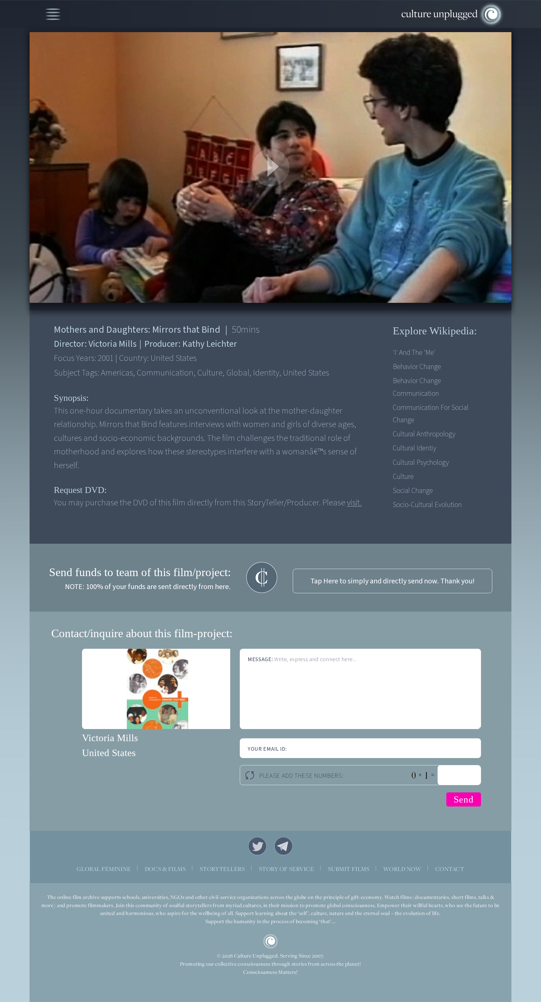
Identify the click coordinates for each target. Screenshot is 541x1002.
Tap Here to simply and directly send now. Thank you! (393, 581)
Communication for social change (431, 413)
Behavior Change (417, 366)
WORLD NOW (402, 869)
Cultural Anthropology (424, 434)
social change (413, 490)
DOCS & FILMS (165, 869)
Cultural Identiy (414, 448)
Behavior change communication (417, 387)
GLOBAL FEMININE (104, 869)
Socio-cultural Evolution (427, 504)
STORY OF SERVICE (286, 869)
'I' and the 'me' (414, 352)
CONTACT (449, 869)
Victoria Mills (110, 737)
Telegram (283, 846)
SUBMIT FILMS (349, 869)
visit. (354, 503)
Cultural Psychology (421, 462)
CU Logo (270, 941)
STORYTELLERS (222, 869)
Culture (403, 476)
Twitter (257, 846)
